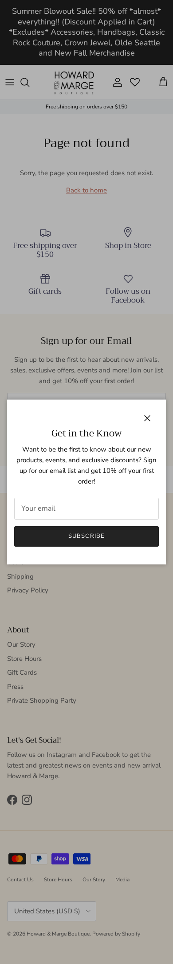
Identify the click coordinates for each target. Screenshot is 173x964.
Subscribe (86, 536)
